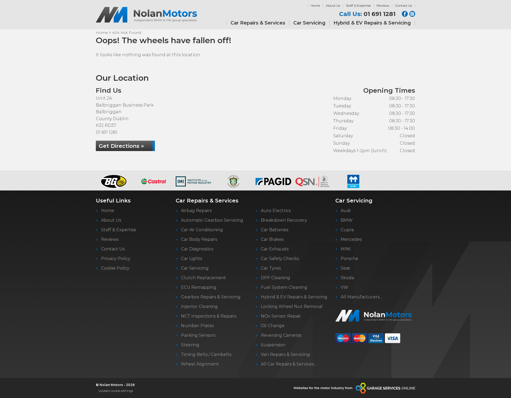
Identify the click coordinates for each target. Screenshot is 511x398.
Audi (346, 211)
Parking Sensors (198, 335)
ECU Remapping (198, 287)
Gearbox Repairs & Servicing (211, 297)
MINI (346, 249)
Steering (190, 345)
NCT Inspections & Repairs (208, 316)
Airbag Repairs (196, 211)
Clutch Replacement (203, 278)
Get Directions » (121, 146)
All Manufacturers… (361, 297)
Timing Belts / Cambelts (206, 354)
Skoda (347, 278)
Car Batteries (274, 230)
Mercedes (351, 239)
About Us (333, 5)
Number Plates (197, 326)
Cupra (347, 230)
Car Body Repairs (199, 239)
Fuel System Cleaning (284, 287)
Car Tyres (271, 268)
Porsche (349, 259)
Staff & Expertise (358, 5)
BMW (347, 220)
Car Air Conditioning (202, 230)
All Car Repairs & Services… (289, 364)
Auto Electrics (276, 211)
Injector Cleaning (199, 306)
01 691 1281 (367, 14)
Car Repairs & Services (257, 23)
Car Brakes (272, 239)
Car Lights (191, 259)
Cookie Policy (115, 268)
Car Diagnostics (197, 249)
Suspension (273, 345)
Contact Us (403, 5)
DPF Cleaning (275, 278)
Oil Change (273, 326)
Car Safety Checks (280, 259)
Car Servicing (309, 23)
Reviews (383, 5)
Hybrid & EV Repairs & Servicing (372, 23)
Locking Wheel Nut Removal (292, 306)
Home (315, 5)
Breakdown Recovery (284, 220)
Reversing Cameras (281, 335)
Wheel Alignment (200, 364)
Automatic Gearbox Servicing (212, 220)
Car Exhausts (275, 249)
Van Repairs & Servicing (285, 354)
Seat (345, 268)
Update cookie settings (115, 391)
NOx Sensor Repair (281, 316)
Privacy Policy (115, 259)
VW (344, 287)
